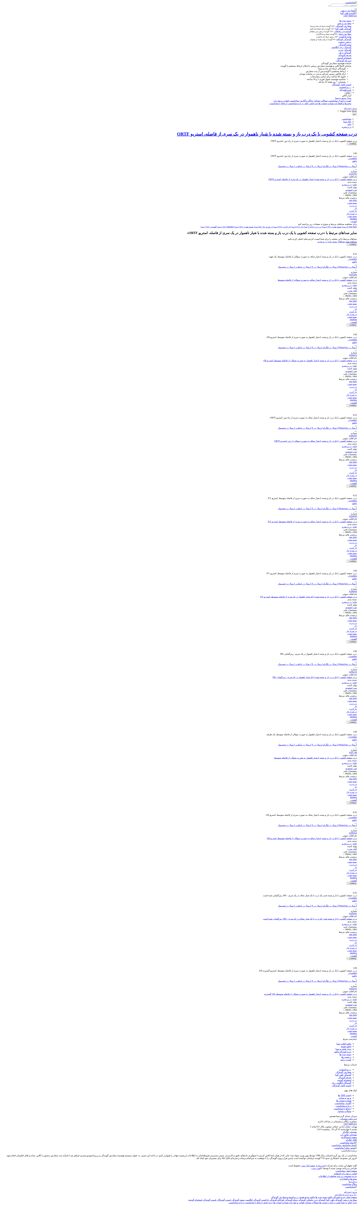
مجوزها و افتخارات (342, 103)
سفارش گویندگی (343, 26)
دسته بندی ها (345, 20)
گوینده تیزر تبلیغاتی (342, 31)
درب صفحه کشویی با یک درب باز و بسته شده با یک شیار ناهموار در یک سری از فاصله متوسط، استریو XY (308, 597)
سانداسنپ (346, 119)
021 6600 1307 (350, 1124)
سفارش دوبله (345, 34)
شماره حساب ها (326, 103)
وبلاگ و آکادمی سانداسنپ (301, 101)
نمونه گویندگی (344, 44)
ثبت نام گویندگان (343, 60)
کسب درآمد (345, 1060)
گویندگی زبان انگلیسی (341, 47)
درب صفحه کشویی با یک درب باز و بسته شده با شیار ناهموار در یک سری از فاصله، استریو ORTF (267, 133)
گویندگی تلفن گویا (343, 28)
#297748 (353, 752)
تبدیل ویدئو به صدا (343, 98)
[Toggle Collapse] (356, 169)
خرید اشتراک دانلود (342, 1052)
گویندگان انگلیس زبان (341, 1083)
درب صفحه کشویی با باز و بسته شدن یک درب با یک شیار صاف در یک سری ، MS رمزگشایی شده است (310, 919)
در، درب (353, 205)
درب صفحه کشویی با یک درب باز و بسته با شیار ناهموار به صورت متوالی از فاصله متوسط (315, 758)
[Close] (356, 1190)
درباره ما (353, 1181)
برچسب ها (346, 1057)
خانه (349, 124)
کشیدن (353, 221)
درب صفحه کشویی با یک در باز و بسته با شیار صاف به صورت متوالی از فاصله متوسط (317, 280)
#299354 (353, 833)
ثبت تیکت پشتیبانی (348, 1119)
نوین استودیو (351, 190)
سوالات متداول (320, 101)
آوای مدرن (352, 290)
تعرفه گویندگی (344, 55)
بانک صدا (347, 121)
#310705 (353, 174)
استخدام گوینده (344, 58)
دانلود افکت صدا (343, 1044)
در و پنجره (346, 127)
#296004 (353, 591)
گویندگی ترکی (344, 52)
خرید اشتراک (345, 90)
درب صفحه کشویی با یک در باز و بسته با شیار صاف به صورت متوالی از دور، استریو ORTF (315, 441)
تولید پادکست (345, 36)
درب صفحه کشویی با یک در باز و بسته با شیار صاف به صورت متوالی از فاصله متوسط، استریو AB (312, 838)
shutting (353, 219)
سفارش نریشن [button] (344, 23)
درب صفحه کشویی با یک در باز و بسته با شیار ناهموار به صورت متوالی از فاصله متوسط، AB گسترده (310, 994)
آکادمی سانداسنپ (343, 1103)
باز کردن (353, 211)
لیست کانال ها (344, 1095)
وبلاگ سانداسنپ (349, 1184)
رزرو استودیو (345, 87)
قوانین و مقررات (281, 101)
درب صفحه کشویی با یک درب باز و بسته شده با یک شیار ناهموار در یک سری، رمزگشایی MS (315, 677)
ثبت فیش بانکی (310, 103)
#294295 (353, 436)
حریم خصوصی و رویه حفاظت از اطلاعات (337, 1176)
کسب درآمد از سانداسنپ (339, 101)
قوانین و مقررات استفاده (345, 1173)
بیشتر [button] (348, 93)
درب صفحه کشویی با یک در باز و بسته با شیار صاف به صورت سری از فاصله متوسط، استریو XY (312, 521)
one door (353, 200)
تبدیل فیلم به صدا (343, 1049)
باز (356, 208)
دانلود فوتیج (346, 1046)
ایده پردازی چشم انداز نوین (313, 1165)
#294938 (353, 516)
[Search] (329, 5)
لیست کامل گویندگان (341, 84)
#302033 (353, 989)
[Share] (356, 164)
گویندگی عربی (344, 50)
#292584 (353, 274)
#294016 (353, 355)
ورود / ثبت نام (350, 108)
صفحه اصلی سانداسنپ (346, 1171)
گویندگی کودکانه (343, 39)
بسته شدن (352, 203)
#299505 (353, 913)
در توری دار (351, 213)
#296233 (353, 672)
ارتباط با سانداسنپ (278, 103)
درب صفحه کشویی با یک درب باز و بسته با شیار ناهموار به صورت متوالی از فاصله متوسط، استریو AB (310, 360)
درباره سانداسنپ (295, 103)
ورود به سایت (345, 1098)
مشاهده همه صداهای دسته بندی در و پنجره (337, 241)
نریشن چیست (344, 42)
